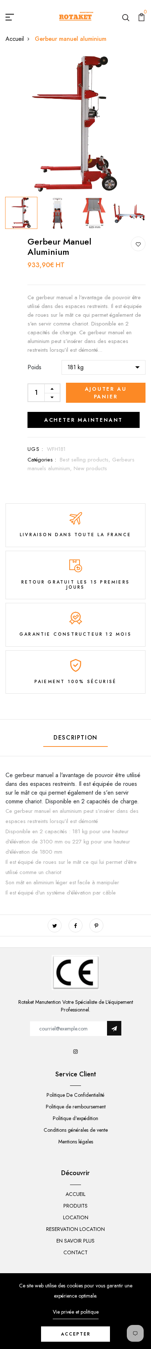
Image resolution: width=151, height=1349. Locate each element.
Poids (34, 367)
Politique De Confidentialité (75, 1095)
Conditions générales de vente (76, 1130)
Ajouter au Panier (106, 392)
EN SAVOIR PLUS (75, 1240)
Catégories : (41, 460)
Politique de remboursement (76, 1106)
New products (90, 468)
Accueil (14, 39)
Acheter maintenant (83, 420)
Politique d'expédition (75, 1118)
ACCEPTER (76, 1334)
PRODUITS (75, 1205)
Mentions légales (75, 1141)
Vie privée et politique (76, 1311)
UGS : (35, 449)
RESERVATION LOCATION (75, 1229)
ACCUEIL (75, 1194)
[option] (75, 124)
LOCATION (75, 1217)
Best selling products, (86, 460)
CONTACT (75, 1252)
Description (75, 737)
